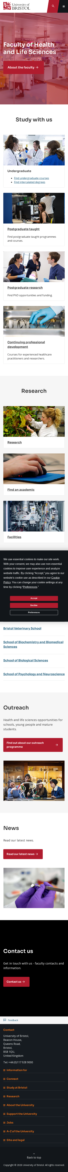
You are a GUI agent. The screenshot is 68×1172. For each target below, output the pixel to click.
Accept (34, 598)
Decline (33, 605)
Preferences (34, 612)
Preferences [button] (30, 586)
